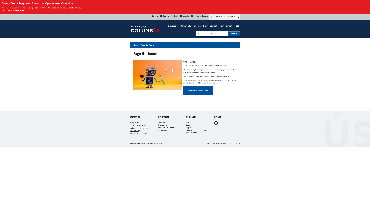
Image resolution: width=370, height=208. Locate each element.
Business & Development (205, 26)
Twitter (221, 123)
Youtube (226, 123)
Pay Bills (189, 128)
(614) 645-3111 (142, 133)
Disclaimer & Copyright (137, 143)
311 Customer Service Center (198, 90)
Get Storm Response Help (13, 11)
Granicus (237, 143)
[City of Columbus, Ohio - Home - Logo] (145, 30)
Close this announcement (367, 2)
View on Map (135, 131)
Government (226, 26)
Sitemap (159, 143)
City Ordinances (192, 133)
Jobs (188, 125)
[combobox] (224, 17)
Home (135, 45)
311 (237, 26)
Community (185, 26)
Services (161, 122)
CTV (230, 123)
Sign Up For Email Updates (196, 130)
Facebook (216, 123)
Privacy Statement (150, 143)
